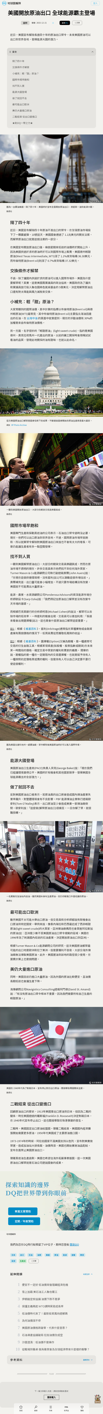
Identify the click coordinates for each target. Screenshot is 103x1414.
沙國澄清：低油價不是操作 (38, 1342)
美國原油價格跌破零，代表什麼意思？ (45, 1328)
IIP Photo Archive (19, 425)
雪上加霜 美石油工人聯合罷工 (39, 1292)
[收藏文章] (53, 23)
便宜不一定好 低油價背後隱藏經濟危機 (45, 1285)
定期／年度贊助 (24, 1221)
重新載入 (51, 1397)
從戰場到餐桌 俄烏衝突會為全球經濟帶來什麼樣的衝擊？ (56, 1349)
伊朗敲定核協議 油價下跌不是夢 (41, 1299)
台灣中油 (32, 318)
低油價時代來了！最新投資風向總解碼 (45, 1313)
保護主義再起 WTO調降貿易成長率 (42, 1306)
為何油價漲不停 (31, 1320)
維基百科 (31, 629)
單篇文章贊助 (23, 1211)
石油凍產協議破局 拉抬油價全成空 (42, 1335)
